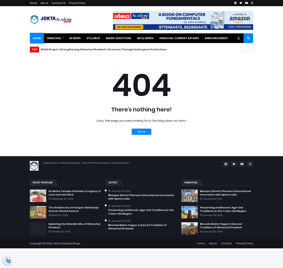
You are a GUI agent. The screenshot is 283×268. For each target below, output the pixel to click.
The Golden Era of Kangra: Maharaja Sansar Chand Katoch (73, 209)
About (44, 3)
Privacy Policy (77, 3)
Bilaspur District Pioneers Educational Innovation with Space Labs (141, 197)
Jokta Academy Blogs (66, 243)
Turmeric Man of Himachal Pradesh (70, 49)
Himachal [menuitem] (54, 38)
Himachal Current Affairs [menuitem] (179, 38)
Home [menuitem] (37, 38)
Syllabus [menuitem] (93, 38)
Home (33, 3)
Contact (226, 243)
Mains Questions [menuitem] (118, 38)
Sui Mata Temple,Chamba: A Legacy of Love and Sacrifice (75, 193)
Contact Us (59, 3)
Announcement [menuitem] (216, 38)
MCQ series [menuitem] (145, 38)
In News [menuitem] (75, 38)
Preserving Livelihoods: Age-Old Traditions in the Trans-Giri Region (141, 211)
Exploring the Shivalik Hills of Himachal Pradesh (74, 225)
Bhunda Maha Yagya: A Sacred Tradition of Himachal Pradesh (137, 226)
